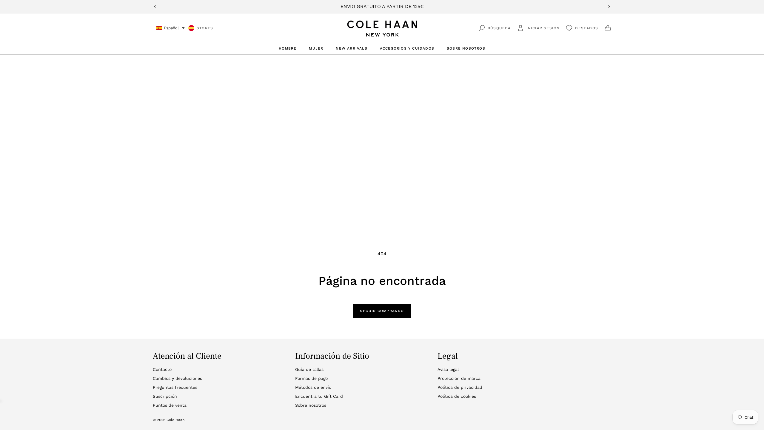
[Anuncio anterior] (154, 7)
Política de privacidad (460, 387)
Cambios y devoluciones (177, 378)
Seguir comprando (382, 311)
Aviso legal (448, 369)
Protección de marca (459, 378)
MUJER (316, 48)
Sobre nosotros (310, 405)
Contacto (162, 369)
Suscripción (165, 396)
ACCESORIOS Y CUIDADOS (407, 48)
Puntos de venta (170, 405)
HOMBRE (287, 48)
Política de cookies (457, 396)
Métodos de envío (313, 387)
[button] (170, 28)
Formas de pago (311, 378)
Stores (205, 28)
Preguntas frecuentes (175, 387)
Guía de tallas (309, 369)
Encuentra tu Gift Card (319, 396)
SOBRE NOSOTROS (466, 48)
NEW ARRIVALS (351, 48)
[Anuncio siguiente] (609, 7)
